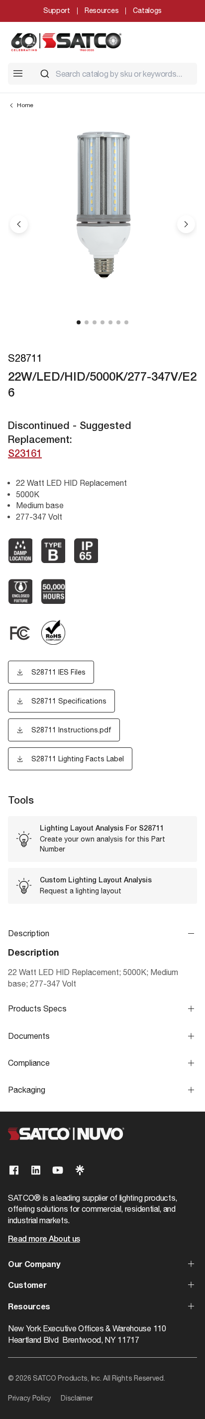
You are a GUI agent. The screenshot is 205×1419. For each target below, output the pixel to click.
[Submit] (45, 74)
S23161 (25, 454)
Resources (101, 10)
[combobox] (114, 74)
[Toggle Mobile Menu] (18, 73)
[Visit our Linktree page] (80, 1170)
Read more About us (44, 1239)
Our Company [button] (34, 1265)
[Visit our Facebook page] (14, 1170)
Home (25, 105)
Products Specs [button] (37, 1008)
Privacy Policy (29, 1398)
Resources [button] (29, 1307)
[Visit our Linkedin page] (36, 1170)
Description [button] (28, 933)
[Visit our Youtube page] (58, 1170)
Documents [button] (29, 1035)
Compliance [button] (29, 1062)
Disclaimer (77, 1398)
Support (56, 10)
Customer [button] (27, 1285)
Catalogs (147, 10)
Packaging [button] (26, 1089)
